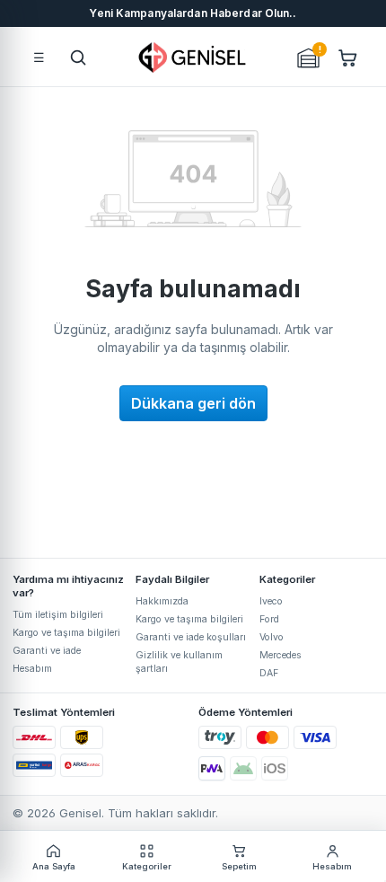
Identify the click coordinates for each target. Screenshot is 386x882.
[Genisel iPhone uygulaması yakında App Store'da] (274, 768)
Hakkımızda (162, 601)
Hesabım (32, 669)
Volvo (271, 637)
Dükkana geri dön (193, 403)
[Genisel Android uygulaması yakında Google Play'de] (243, 768)
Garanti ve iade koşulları (191, 637)
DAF (268, 673)
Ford (269, 619)
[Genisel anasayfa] (193, 57)
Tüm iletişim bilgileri (58, 615)
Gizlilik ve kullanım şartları (179, 662)
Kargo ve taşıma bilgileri (66, 633)
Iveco (271, 601)
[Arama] (78, 57)
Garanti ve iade (47, 651)
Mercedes (280, 655)
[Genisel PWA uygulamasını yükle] (211, 768)
